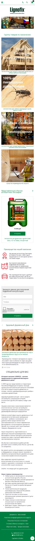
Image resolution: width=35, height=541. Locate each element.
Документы (13, 514)
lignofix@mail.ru (18, 535)
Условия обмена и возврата (15, 524)
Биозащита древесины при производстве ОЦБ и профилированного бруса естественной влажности (17, 354)
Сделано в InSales (17, 538)
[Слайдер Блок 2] (17, 23)
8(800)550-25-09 (18, 533)
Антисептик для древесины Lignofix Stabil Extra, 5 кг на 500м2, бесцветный (18, 239)
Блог (27, 524)
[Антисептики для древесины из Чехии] (17, 10)
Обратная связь (11, 527)
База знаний (21, 514)
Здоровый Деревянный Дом (17, 325)
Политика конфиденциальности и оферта (17, 517)
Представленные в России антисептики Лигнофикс (12, 191)
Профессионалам (23, 527)
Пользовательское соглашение (17, 521)
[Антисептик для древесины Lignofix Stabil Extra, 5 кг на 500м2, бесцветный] (17, 212)
